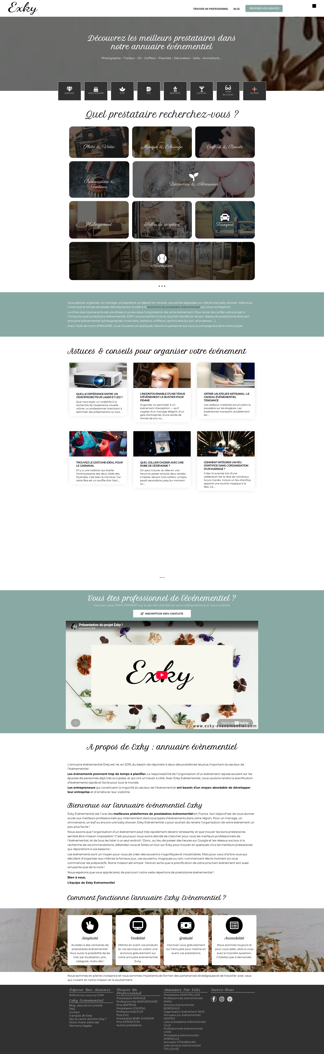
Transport (225, 224)
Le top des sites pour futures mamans (162, 530)
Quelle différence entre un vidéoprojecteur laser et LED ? (99, 395)
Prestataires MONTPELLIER (182, 994)
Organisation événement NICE (184, 1011)
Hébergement (99, 224)
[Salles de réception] (162, 217)
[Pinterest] (230, 999)
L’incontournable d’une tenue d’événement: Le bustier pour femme (162, 397)
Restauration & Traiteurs (99, 184)
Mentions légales (80, 1025)
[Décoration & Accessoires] (193, 177)
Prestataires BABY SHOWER (135, 1018)
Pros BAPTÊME (126, 1005)
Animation (162, 265)
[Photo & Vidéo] (99, 139)
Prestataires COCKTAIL (131, 1008)
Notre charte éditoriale (84, 1022)
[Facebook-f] (214, 999)
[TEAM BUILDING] (228, 87)
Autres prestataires (129, 1025)
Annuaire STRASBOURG (180, 1042)
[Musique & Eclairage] (162, 139)
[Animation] (162, 258)
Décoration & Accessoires (193, 184)
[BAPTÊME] (175, 89)
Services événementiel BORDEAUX (179, 1006)
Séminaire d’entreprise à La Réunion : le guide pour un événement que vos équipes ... (98, 532)
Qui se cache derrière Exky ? (88, 1019)
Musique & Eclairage (162, 147)
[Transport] (225, 217)
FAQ (72, 1008)
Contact (74, 1012)
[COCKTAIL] (201, 89)
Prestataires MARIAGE (131, 998)
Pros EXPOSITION (128, 1021)
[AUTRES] (254, 89)
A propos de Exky (81, 1015)
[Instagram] (222, 999)
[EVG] (148, 89)
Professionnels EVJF (129, 1011)
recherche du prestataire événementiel (173, 307)
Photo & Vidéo (99, 147)
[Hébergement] (99, 217)
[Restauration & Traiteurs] (99, 174)
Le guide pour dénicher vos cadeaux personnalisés (225, 530)
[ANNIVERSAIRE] (95, 89)
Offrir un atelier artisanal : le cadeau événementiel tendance (226, 397)
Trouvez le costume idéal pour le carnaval (99, 464)
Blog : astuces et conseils (86, 1005)
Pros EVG (122, 1015)
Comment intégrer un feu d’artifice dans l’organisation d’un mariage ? (226, 465)
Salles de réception (162, 224)
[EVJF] (122, 89)
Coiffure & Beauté (225, 147)
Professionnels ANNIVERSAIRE (137, 1001)
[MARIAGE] (69, 89)
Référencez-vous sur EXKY (86, 995)
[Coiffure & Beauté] (225, 139)
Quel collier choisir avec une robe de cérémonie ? (162, 464)
